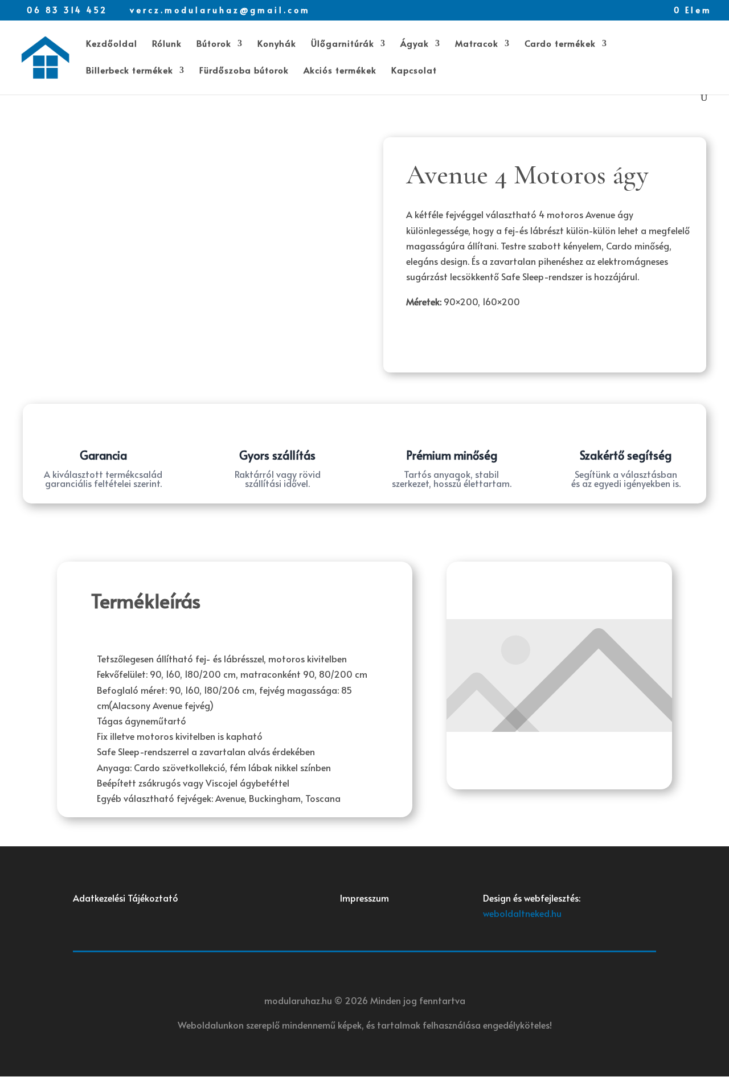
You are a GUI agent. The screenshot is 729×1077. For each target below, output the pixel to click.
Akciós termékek (340, 71)
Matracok (476, 44)
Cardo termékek (560, 44)
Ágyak (414, 44)
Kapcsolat (414, 71)
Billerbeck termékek (129, 71)
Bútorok (213, 44)
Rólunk (167, 44)
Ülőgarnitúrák (342, 44)
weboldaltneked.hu (522, 913)
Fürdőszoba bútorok (244, 71)
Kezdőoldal (111, 44)
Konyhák (276, 44)
